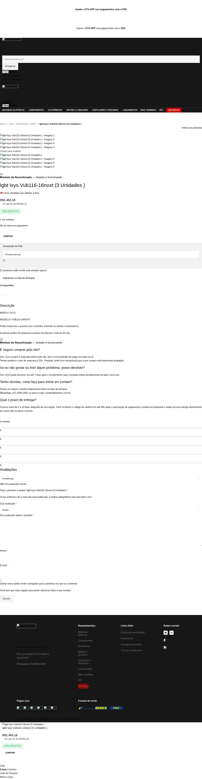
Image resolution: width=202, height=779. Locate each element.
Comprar (8, 236)
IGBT (33, 124)
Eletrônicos (22, 124)
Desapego (83, 686)
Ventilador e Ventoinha (84, 662)
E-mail (4, 565)
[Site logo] (11, 46)
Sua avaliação (8, 503)
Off (79, 680)
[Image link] (26, 633)
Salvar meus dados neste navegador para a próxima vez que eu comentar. (39, 583)
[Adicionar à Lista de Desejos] (6, 760)
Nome (4, 550)
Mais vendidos (85, 674)
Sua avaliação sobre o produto (17, 515)
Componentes (85, 640)
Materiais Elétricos (83, 633)
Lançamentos (85, 669)
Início (3, 124)
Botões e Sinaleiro (83, 653)
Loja (11, 124)
